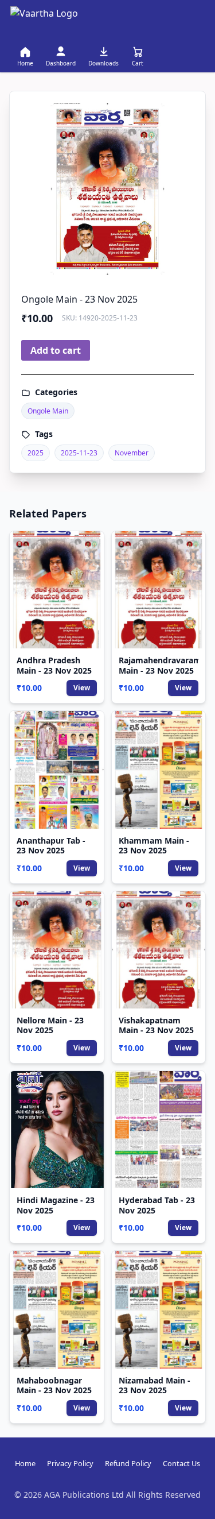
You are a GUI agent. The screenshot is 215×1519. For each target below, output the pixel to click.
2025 (36, 453)
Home (25, 1463)
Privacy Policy (70, 1463)
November (131, 453)
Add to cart (55, 350)
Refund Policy (128, 1463)
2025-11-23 (79, 453)
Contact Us (181, 1463)
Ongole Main (48, 411)
